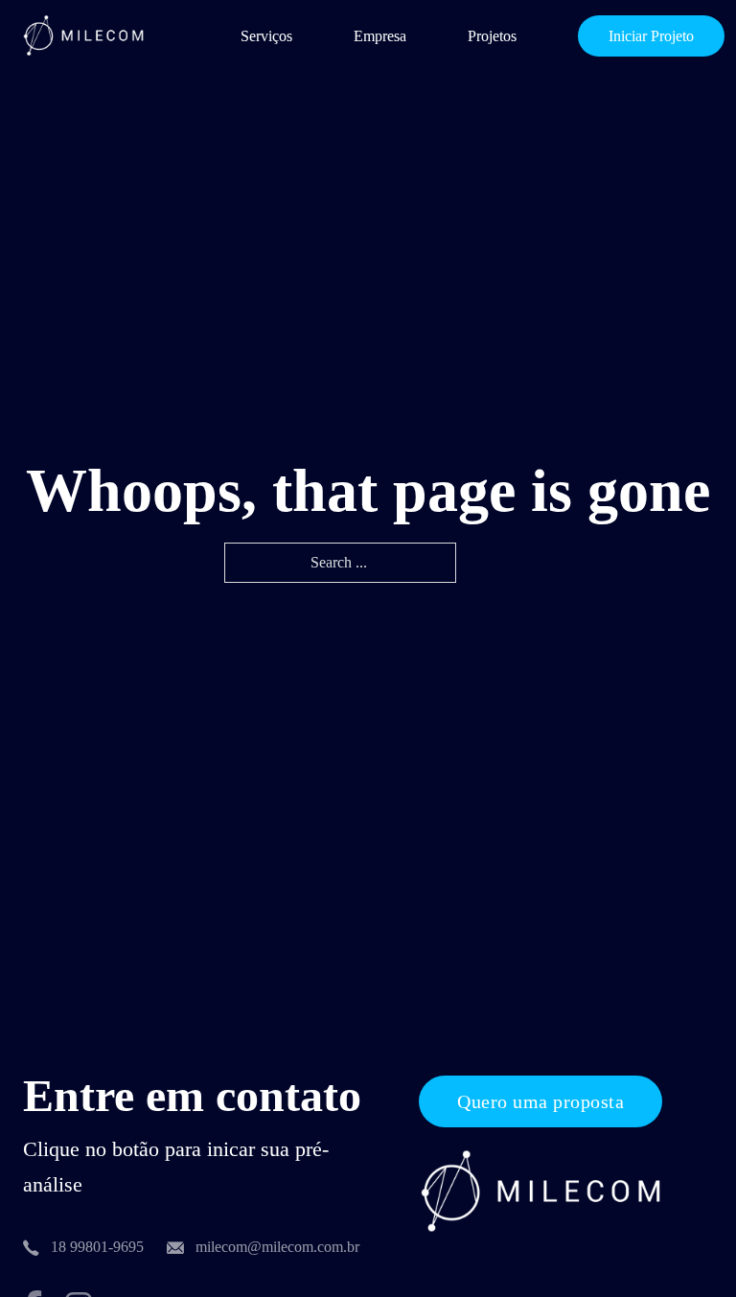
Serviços (266, 36)
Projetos (492, 36)
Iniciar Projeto (651, 36)
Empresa (380, 36)
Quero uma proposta (540, 1101)
